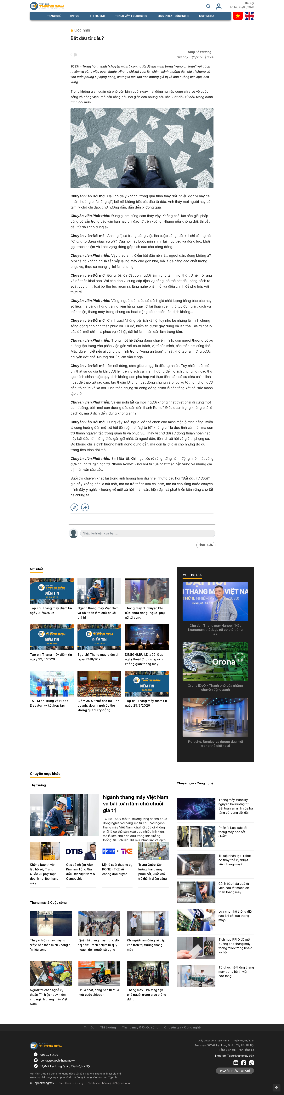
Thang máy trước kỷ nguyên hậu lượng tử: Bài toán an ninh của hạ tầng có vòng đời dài (236, 806)
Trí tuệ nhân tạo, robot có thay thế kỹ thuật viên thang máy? (235, 860)
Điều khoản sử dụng (71, 1083)
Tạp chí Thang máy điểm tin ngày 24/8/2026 (98, 657)
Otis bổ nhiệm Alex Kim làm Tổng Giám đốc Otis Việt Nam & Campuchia (80, 871)
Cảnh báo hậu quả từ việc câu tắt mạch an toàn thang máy (234, 888)
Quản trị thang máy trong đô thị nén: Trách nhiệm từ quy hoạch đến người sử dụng (98, 944)
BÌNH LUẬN (205, 545)
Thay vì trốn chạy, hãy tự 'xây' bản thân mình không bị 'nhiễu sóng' (50, 944)
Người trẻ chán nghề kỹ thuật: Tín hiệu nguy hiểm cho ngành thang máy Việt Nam (48, 997)
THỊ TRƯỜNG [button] (97, 16)
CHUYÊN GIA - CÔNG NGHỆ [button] (173, 16)
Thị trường (38, 785)
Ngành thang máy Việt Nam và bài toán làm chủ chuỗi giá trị (98, 612)
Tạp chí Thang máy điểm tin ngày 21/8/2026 (51, 610)
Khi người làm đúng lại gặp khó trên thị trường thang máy (146, 944)
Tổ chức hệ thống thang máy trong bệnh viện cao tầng (236, 971)
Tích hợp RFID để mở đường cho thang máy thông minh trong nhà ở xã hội (235, 946)
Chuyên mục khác (45, 774)
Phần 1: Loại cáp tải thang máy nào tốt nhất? (233, 832)
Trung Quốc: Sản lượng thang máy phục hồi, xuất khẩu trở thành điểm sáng (152, 871)
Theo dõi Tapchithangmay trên (234, 1055)
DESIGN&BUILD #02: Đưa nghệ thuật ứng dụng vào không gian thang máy (144, 659)
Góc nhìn (82, 30)
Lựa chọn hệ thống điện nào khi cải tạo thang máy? (236, 916)
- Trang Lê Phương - (198, 52)
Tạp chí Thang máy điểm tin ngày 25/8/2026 (146, 703)
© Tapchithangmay (42, 1083)
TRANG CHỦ (54, 16)
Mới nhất (36, 569)
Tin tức (89, 1027)
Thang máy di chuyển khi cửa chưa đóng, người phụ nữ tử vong (145, 612)
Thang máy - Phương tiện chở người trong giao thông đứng (146, 994)
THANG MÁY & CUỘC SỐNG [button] (131, 16)
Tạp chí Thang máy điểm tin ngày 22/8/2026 (51, 657)
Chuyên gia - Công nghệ (195, 783)
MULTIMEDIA (206, 16)
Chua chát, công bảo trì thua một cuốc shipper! (98, 992)
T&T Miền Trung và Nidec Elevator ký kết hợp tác (49, 703)
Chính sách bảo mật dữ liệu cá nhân (109, 1083)
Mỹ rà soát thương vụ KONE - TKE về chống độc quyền (117, 869)
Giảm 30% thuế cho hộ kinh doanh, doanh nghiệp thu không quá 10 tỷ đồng (98, 705)
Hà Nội (249, 3)
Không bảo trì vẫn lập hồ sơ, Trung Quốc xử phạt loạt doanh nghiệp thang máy (44, 874)
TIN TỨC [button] (75, 16)
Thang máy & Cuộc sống (48, 902)
